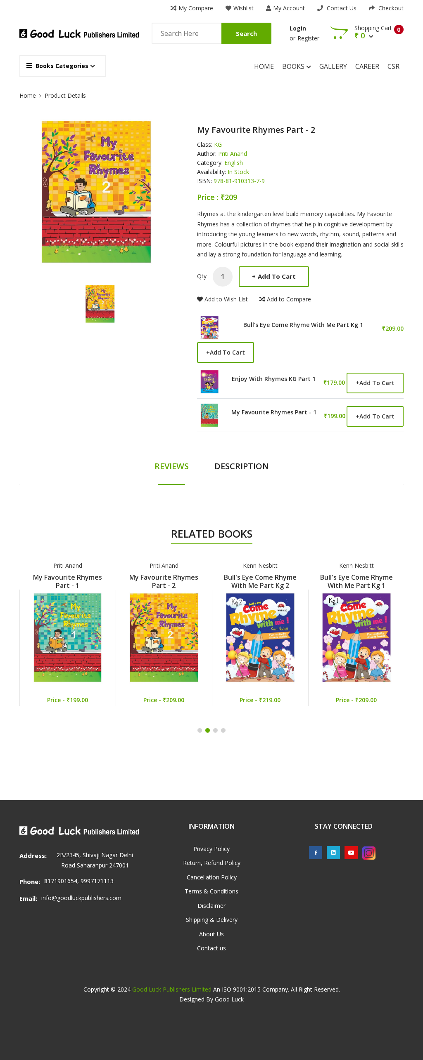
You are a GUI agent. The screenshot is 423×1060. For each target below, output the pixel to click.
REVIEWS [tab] (171, 466)
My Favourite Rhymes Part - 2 (163, 581)
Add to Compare (289, 299)
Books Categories (62, 66)
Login (298, 28)
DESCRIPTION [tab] (241, 466)
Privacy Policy (211, 849)
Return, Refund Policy (211, 863)
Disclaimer (211, 906)
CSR (393, 66)
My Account (289, 8)
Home (264, 66)
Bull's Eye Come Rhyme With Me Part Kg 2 (260, 581)
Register (308, 38)
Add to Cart (274, 276)
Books (294, 66)
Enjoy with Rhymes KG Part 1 (274, 379)
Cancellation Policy (212, 877)
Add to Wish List (226, 299)
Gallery (333, 66)
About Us (211, 934)
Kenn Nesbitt (260, 565)
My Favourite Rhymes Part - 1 (273, 412)
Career (367, 66)
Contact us (211, 948)
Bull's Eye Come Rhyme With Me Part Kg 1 (303, 325)
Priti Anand (67, 565)
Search (246, 33)
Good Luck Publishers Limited (172, 989)
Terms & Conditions (211, 891)
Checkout (390, 8)
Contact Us (340, 8)
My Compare (195, 8)
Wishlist (243, 8)
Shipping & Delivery (212, 920)
